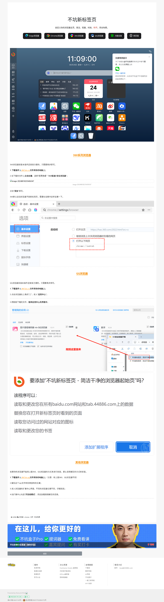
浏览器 (21, 517)
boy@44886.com (126, 568)
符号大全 (37, 577)
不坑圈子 (88, 577)
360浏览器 (78, 36)
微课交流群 (38, 571)
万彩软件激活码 (65, 571)
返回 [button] (44, 554)
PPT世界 (88, 583)
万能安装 (118, 36)
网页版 (135, 36)
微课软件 (37, 574)
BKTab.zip (26, 477)
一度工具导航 (90, 580)
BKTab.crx (26, 170)
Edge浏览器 (33, 36)
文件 (31, 517)
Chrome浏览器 (56, 36)
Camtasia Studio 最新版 (69, 568)
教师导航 (88, 571)
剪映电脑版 (64, 577)
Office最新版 (64, 574)
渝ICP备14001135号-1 (15, 600)
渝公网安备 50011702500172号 (35, 600)
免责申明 (37, 568)
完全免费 (37, 517)
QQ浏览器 (98, 36)
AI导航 (87, 574)
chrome (26, 517)
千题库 (87, 568)
